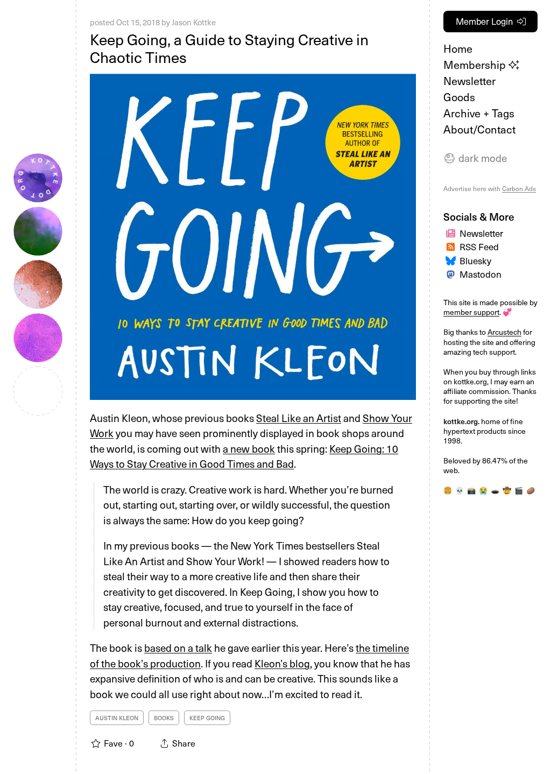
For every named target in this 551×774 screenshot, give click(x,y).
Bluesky (475, 261)
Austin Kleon (116, 717)
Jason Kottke (194, 22)
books (164, 717)
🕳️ (495, 490)
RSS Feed (479, 247)
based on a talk (178, 647)
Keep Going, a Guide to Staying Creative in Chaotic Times (229, 48)
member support (471, 312)
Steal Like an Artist (298, 417)
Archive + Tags (478, 113)
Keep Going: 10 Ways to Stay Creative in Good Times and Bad (244, 456)
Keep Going (207, 717)
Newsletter (469, 81)
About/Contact (479, 129)
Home (457, 48)
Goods (459, 97)
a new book (249, 448)
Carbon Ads (519, 188)
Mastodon (480, 274)
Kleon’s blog (282, 663)
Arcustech (504, 331)
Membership (475, 65)
